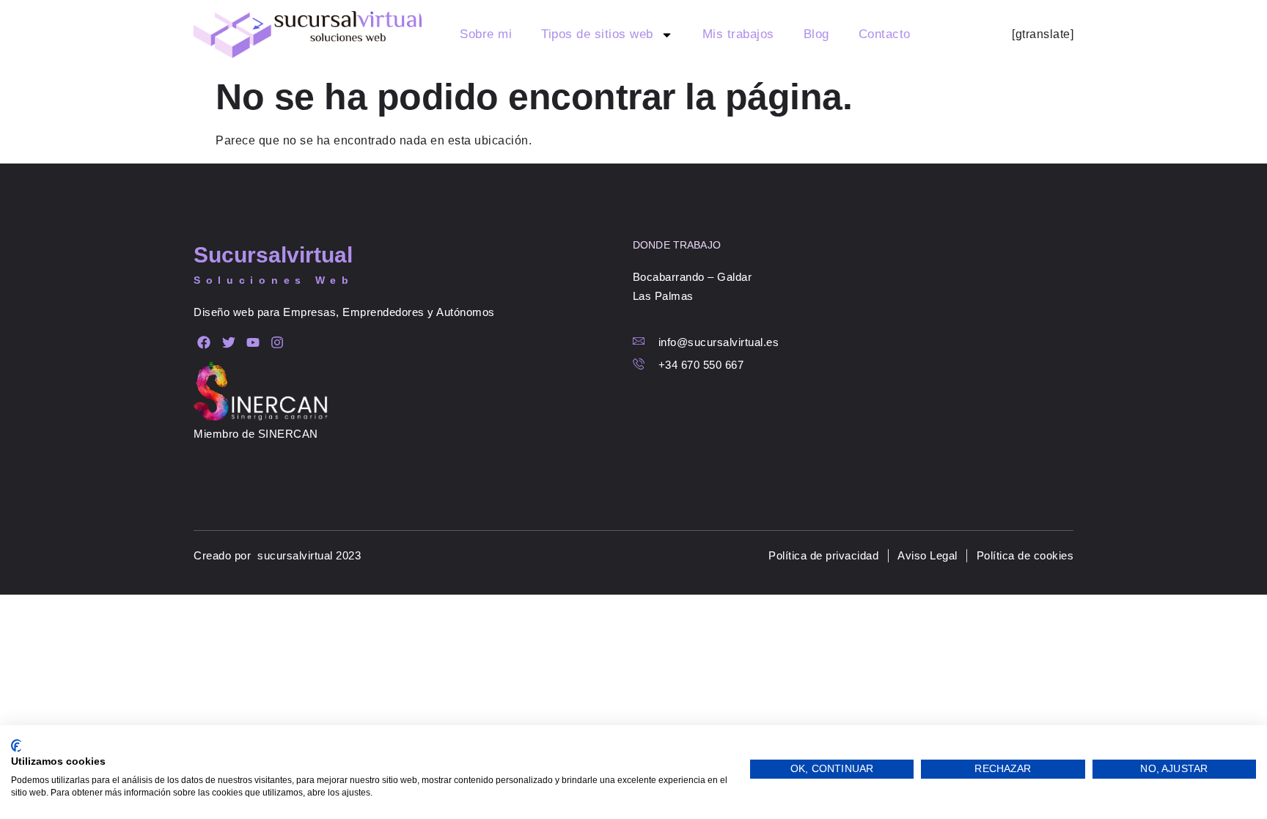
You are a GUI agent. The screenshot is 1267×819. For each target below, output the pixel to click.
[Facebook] (204, 342)
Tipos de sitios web (597, 34)
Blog (816, 34)
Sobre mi (486, 34)
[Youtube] (253, 342)
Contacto (885, 34)
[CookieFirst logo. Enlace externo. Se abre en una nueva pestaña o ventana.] (16, 745)
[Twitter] (228, 342)
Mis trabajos (738, 34)
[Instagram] (277, 342)
